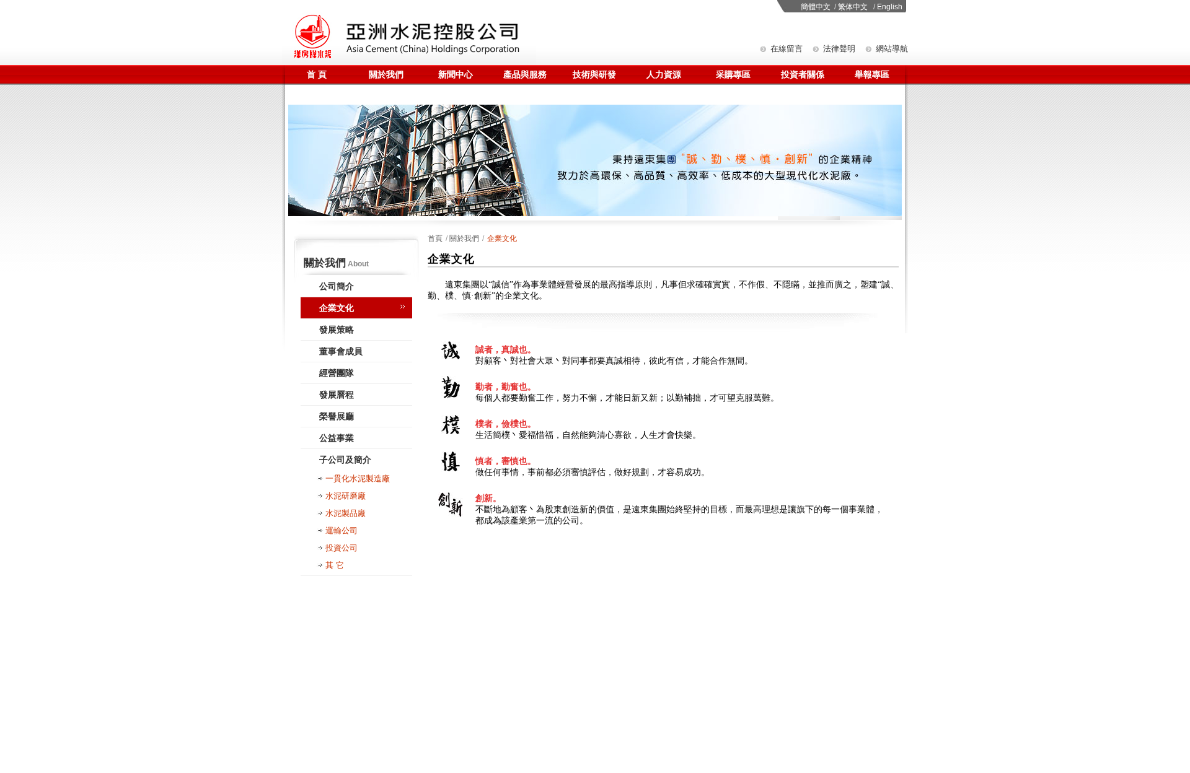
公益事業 (336, 438)
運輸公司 (341, 530)
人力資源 (663, 74)
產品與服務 (525, 74)
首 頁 (317, 74)
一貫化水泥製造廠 (357, 478)
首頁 (435, 238)
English (889, 6)
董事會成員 (341, 351)
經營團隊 (336, 373)
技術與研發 (594, 74)
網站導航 (892, 48)
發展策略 (336, 329)
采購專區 (733, 74)
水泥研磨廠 (345, 495)
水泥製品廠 (345, 513)
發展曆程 (336, 395)
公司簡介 (336, 286)
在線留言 (786, 48)
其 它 (334, 565)
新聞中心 (455, 74)
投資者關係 (802, 74)
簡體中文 (816, 6)
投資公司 (341, 547)
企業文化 (336, 308)
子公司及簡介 (345, 460)
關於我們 (386, 74)
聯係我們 (316, 94)
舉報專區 (872, 74)
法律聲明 (839, 48)
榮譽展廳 (336, 416)
